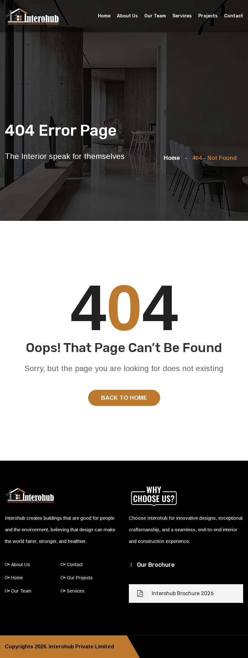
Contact (233, 16)
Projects (208, 16)
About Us (127, 16)
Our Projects (80, 577)
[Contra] (32, 16)
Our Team (155, 16)
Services (182, 16)
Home (104, 16)
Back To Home (124, 398)
